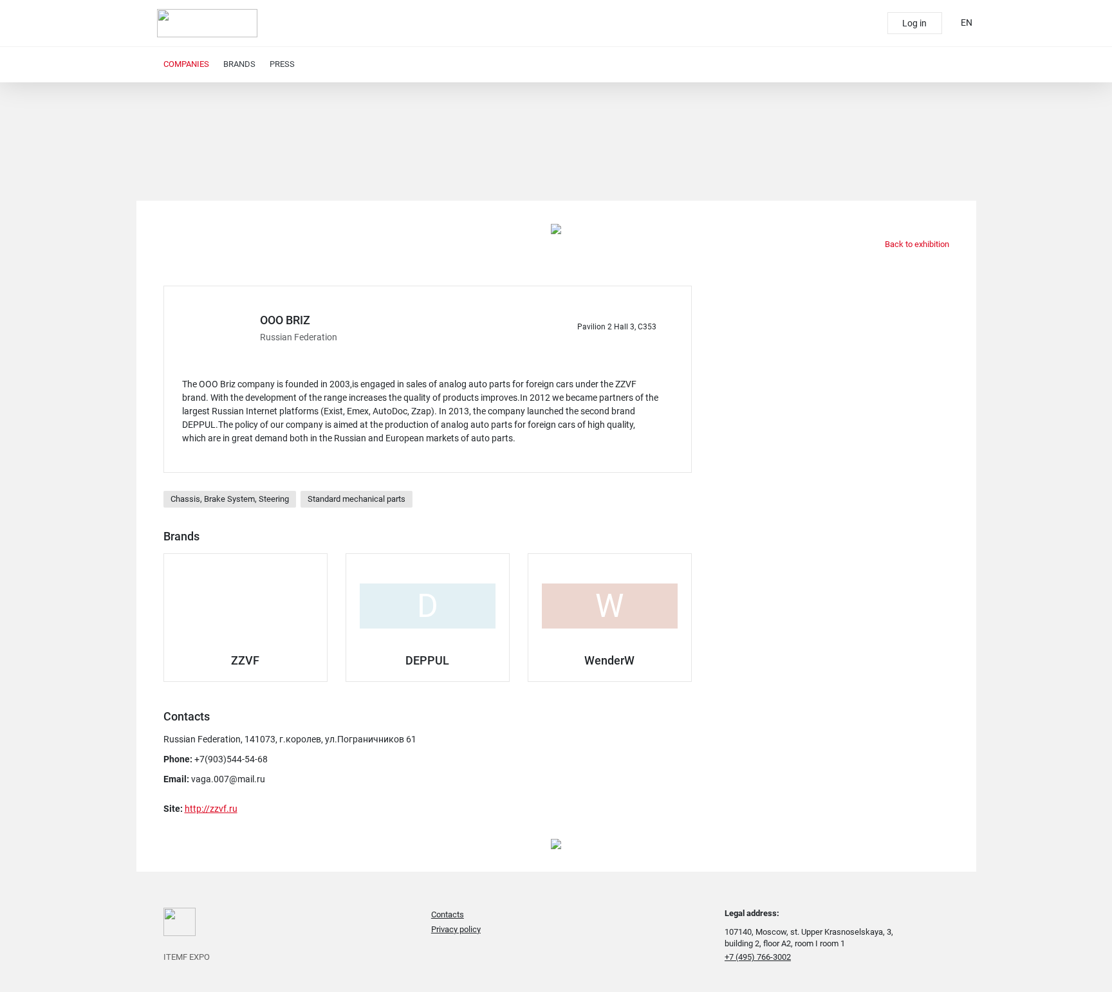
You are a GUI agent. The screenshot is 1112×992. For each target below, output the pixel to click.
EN (966, 22)
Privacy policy (456, 929)
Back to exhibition (916, 244)
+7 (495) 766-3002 (758, 957)
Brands (239, 64)
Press (282, 64)
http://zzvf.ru (211, 809)
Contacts (447, 914)
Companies (186, 64)
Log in (914, 23)
